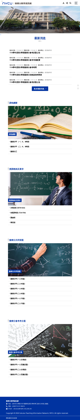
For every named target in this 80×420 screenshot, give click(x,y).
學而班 (12, 222)
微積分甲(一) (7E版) (17, 298)
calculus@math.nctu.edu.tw (22, 409)
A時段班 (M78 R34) (17, 208)
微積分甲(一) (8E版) (17, 288)
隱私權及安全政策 (11, 418)
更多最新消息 (39, 89)
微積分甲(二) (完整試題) (19, 374)
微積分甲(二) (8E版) (17, 293)
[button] (63, 3)
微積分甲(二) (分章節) (18, 369)
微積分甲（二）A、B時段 (19, 146)
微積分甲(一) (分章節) (18, 359)
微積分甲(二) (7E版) (17, 303)
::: (2, 1)
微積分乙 (13, 151)
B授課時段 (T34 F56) (18, 213)
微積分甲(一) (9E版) (17, 279)
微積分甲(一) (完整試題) (19, 364)
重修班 (12, 217)
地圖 (46, 404)
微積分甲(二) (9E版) (17, 284)
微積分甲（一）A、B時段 (19, 141)
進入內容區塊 (4, 1)
